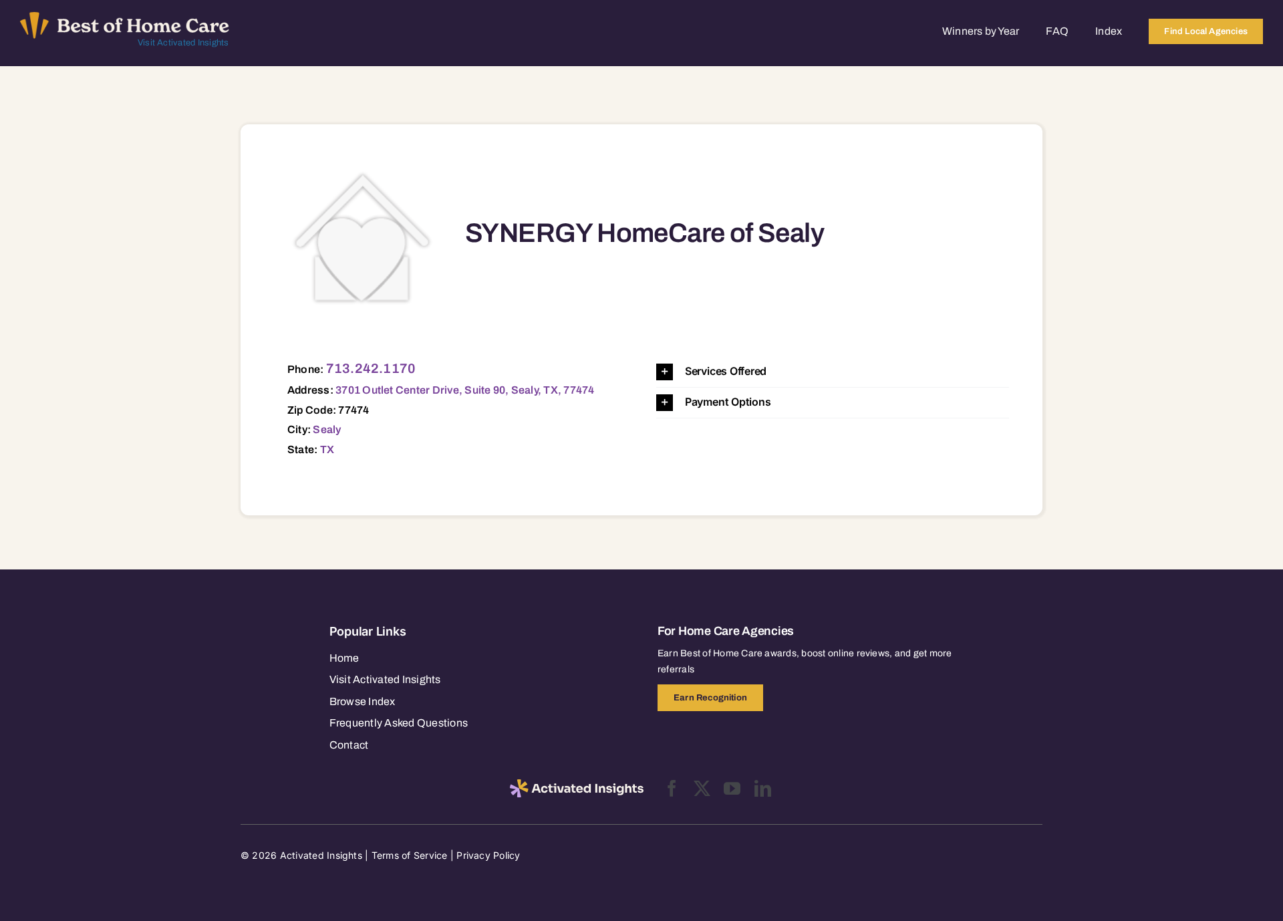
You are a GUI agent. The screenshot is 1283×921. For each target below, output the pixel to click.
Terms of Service (410, 855)
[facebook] (672, 788)
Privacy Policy (488, 855)
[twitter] (702, 788)
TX (327, 449)
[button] (832, 372)
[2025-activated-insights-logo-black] (577, 784)
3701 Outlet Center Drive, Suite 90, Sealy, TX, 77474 (464, 390)
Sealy (327, 429)
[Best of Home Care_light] (124, 17)
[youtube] (732, 788)
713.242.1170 (371, 368)
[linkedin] (762, 788)
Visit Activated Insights (183, 42)
